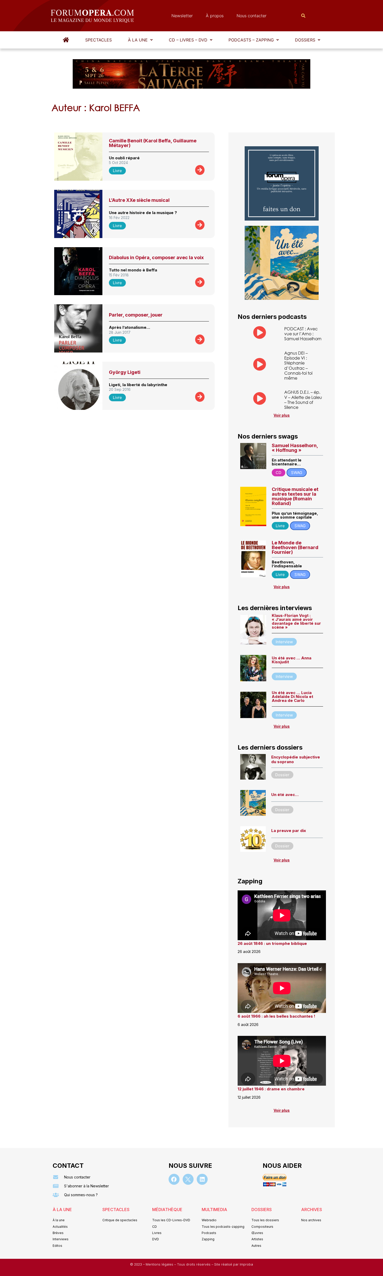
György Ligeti (124, 372)
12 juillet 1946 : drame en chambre (271, 1088)
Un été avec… (285, 794)
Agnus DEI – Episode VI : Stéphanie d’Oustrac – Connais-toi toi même (298, 365)
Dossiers (305, 39)
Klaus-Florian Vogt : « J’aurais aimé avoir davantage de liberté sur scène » (296, 621)
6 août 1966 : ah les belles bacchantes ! (276, 1016)
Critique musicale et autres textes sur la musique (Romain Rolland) (295, 496)
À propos (215, 15)
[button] (140, 40)
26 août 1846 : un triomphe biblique (272, 943)
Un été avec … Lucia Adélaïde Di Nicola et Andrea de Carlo (292, 696)
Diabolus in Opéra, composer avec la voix (156, 257)
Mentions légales (160, 1264)
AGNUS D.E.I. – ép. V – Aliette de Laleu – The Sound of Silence (303, 399)
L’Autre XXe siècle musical (139, 200)
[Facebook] (174, 1179)
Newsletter (182, 15)
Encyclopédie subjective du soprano (295, 759)
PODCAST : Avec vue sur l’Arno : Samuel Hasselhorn (303, 333)
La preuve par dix (288, 830)
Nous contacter (252, 15)
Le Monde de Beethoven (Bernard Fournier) (295, 547)
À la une (138, 39)
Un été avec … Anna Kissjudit (291, 659)
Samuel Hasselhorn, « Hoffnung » (295, 448)
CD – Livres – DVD (188, 39)
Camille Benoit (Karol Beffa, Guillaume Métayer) (152, 143)
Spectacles (98, 39)
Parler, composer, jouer (136, 315)
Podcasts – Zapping (251, 39)
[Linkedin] (202, 1179)
